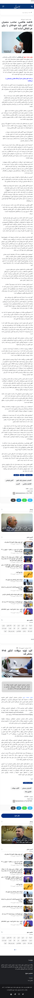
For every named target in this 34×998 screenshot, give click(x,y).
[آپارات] (11, 994)
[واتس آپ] (24, 500)
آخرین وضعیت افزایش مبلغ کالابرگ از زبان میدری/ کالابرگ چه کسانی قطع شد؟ (11, 566)
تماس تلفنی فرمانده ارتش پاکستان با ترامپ (12, 594)
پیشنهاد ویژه (25, 12)
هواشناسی (19, 631)
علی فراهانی (9, 480)
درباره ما (31, 978)
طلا (14, 628)
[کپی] (14, 493)
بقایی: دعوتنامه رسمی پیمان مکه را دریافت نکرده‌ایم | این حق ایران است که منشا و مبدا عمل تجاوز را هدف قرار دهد (11, 558)
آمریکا (30, 625)
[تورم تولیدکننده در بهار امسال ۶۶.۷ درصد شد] (28, 604)
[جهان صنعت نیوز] (17, 6)
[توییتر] (30, 500)
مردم (17, 484)
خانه (30, 12)
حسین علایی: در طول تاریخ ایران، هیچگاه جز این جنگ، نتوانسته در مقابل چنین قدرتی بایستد (17, 529)
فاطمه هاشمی (26, 484)
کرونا (5, 631)
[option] (17, 523)
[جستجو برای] (32, 7)
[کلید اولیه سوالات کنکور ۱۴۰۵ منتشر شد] (28, 544)
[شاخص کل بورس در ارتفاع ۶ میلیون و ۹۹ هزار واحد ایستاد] (28, 552)
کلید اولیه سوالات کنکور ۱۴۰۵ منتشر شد (13, 542)
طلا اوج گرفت (19, 572)
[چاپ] (13, 500)
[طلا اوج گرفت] (28, 574)
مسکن (24, 631)
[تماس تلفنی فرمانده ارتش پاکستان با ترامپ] (28, 597)
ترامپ (30, 628)
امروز (23, 625)
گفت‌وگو (16, 475)
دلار (18, 628)
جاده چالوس (24, 628)
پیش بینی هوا (11, 631)
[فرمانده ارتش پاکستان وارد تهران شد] (28, 582)
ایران (19, 625)
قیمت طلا (30, 631)
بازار (14, 625)
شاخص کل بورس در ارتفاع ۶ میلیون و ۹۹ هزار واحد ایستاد (11, 550)
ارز (26, 625)
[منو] (3, 7)
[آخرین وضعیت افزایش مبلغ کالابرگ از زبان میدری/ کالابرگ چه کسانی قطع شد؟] (28, 567)
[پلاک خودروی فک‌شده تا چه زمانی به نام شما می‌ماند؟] (28, 589)
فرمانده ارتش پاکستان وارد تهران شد (14, 580)
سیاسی (22, 475)
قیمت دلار (4, 628)
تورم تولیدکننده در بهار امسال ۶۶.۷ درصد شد (12, 602)
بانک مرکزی (9, 625)
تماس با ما (30, 980)
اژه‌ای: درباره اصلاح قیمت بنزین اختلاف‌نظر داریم (11, 610)
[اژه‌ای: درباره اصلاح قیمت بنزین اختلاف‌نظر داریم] (28, 611)
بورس (3, 625)
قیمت (10, 628)
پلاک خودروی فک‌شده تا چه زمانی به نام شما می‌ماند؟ (11, 588)
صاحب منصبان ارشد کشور (23, 480)
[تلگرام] (18, 500)
